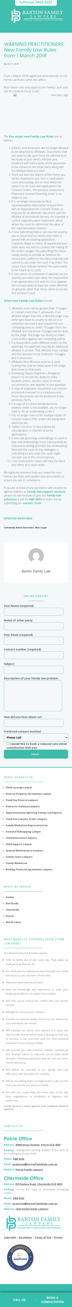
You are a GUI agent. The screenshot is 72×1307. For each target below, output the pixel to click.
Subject (9, 664)
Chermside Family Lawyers (32, 1209)
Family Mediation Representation (27, 825)
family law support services (46, 491)
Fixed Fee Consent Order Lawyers (26, 819)
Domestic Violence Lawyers (23, 806)
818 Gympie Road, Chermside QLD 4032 (38, 1184)
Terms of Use (43, 1237)
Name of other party (18, 620)
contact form (32, 503)
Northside (12, 903)
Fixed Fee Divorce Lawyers (22, 800)
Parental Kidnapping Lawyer (23, 831)
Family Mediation (16, 863)
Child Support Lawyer (19, 844)
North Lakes (13, 922)
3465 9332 (35, 499)
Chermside (12, 909)
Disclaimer (25, 1237)
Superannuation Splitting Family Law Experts (34, 812)
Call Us (19, 1300)
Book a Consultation (52, 1300)
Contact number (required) (22, 649)
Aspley (10, 897)
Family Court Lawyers (19, 856)
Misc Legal (41, 527)
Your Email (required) (18, 635)
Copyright (10, 1237)
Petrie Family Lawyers (29, 1169)
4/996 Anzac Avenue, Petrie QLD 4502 (37, 1144)
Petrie (10, 916)
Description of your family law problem (31, 678)
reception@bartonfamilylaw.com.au (34, 1164)
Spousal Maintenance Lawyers (24, 850)
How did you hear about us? (23, 717)
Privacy (58, 1237)
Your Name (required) (19, 606)
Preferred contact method (35, 739)
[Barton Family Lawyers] (37, 16)
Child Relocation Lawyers (21, 838)
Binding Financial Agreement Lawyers (29, 869)
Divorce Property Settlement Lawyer (29, 793)
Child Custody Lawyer (19, 787)
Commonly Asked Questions (19, 527)
